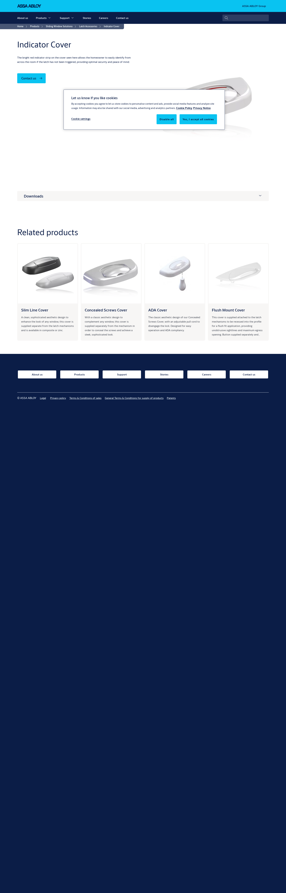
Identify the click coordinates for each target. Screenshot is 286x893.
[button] (49, 18)
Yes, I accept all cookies (198, 119)
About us (22, 18)
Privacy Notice (202, 107)
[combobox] (245, 18)
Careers (103, 18)
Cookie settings (81, 118)
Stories (87, 18)
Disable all (167, 119)
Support (65, 18)
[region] (144, 109)
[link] (22, 26)
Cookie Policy (184, 107)
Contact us (122, 18)
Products (41, 18)
